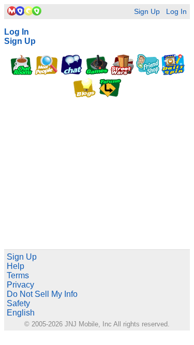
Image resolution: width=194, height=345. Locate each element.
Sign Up (147, 12)
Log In (176, 12)
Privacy (20, 284)
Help (15, 266)
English (21, 312)
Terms (18, 275)
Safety (18, 303)
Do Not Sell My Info (42, 294)
